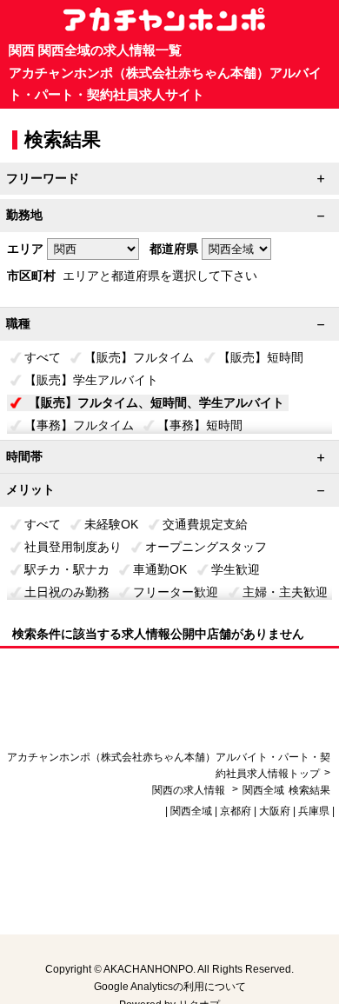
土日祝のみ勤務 (67, 592)
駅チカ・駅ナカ (67, 569)
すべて (42, 357)
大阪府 (274, 811)
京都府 (235, 811)
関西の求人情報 (190, 790)
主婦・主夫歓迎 (285, 592)
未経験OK (111, 524)
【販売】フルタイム (139, 357)
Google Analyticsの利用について (170, 987)
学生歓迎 (235, 569)
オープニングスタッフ (206, 547)
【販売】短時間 (260, 357)
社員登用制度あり (73, 547)
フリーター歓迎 (175, 592)
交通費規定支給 (205, 524)
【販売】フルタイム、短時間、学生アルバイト (156, 402)
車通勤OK (160, 569)
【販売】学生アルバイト (91, 380)
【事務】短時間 (200, 425)
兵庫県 (313, 811)
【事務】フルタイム (79, 425)
